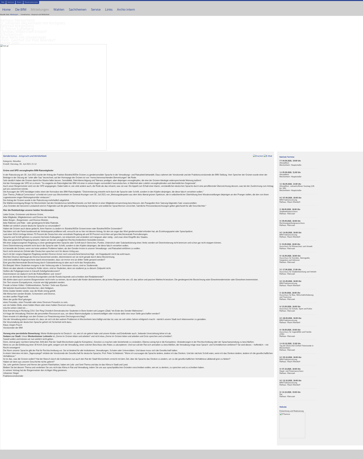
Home (3, 2)
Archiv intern (126, 9)
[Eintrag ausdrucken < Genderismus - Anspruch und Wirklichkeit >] (258, 156)
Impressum (11, 2)
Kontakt (19, 2)
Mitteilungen (40, 9)
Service (96, 9)
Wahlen (58, 9)
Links (108, 9)
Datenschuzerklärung (31, 2)
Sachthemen (77, 9)
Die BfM (20, 9)
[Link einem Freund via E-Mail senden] (268, 156)
